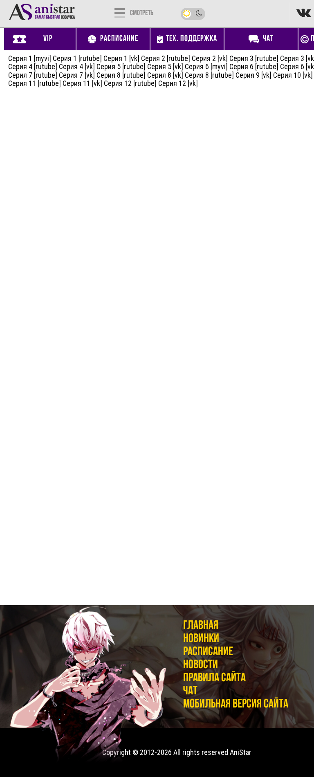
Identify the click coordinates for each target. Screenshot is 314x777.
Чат (190, 691)
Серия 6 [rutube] (253, 66)
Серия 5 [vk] (165, 66)
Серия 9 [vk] (253, 75)
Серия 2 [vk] (210, 58)
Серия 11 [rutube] (34, 83)
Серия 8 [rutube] (121, 75)
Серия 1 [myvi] (29, 58)
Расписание (208, 652)
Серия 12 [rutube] (130, 83)
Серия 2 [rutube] (165, 58)
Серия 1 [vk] (121, 58)
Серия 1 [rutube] (77, 58)
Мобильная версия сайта (235, 704)
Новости (200, 665)
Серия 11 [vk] (82, 83)
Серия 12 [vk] (178, 83)
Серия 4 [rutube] (32, 66)
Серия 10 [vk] (293, 75)
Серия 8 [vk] (165, 75)
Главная (200, 626)
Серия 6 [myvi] (206, 66)
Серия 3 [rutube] (253, 58)
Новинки (201, 639)
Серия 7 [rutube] (32, 75)
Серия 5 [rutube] (121, 66)
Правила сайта (214, 678)
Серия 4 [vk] (77, 66)
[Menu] (119, 12)
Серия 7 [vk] (77, 75)
